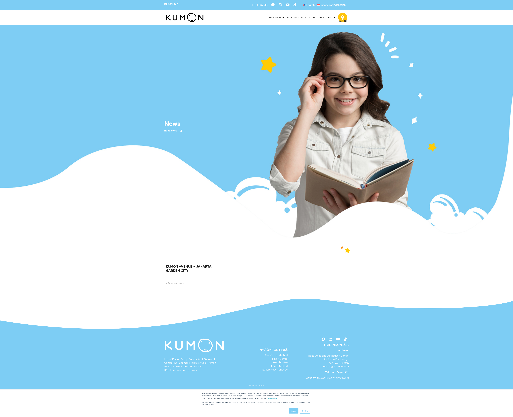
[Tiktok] (295, 4)
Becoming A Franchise (275, 369)
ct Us (174, 362)
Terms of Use (198, 362)
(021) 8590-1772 (340, 372)
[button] (276, 17)
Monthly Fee (280, 362)
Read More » (173, 292)
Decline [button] (305, 411)
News (312, 17)
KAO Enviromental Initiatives (180, 370)
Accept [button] (293, 411)
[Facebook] (273, 4)
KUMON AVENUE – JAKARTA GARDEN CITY (189, 268)
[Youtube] (287, 4)
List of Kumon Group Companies (182, 359)
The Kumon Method (276, 355)
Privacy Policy (272, 398)
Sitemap (184, 362)
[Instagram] (280, 4)
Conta (167, 362)
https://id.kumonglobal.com (333, 377)
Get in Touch (325, 17)
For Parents (275, 17)
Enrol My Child (279, 366)
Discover (208, 359)
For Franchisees (295, 17)
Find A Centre (280, 358)
